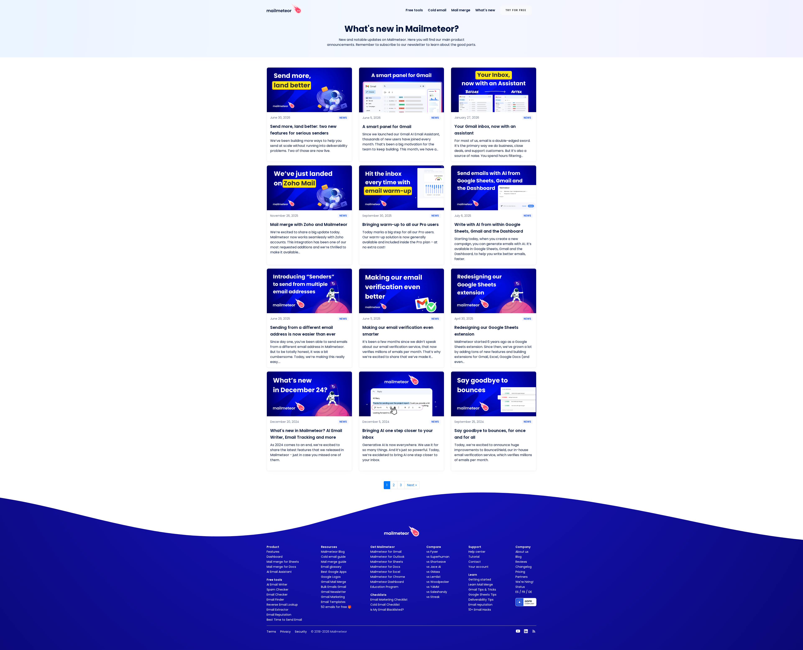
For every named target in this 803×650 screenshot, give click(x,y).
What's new (485, 10)
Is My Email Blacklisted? (387, 610)
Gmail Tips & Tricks (482, 589)
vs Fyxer (432, 552)
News (343, 117)
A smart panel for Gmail (386, 126)
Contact (474, 562)
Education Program (384, 587)
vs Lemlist (433, 577)
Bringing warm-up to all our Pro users (400, 224)
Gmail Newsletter (333, 592)
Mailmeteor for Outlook (387, 557)
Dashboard (275, 557)
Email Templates (333, 602)
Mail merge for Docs (281, 567)
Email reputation (480, 605)
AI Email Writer (277, 584)
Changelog (523, 567)
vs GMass (433, 572)
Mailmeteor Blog (333, 552)
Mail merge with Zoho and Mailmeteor (308, 224)
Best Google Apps (334, 572)
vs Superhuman (437, 557)
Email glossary (331, 567)
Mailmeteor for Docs (385, 567)
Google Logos (331, 577)
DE (530, 592)
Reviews (521, 562)
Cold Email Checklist (385, 605)
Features (273, 552)
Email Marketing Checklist (389, 599)
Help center (476, 552)
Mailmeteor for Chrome (387, 577)
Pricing (520, 572)
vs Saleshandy (436, 592)
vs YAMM (432, 587)
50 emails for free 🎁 (336, 607)
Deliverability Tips (481, 599)
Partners (521, 577)
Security (301, 631)
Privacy (285, 631)
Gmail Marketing (333, 597)
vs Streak (433, 597)
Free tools (414, 10)
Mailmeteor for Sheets (386, 562)
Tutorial (473, 557)
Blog (518, 557)
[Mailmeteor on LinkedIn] (526, 631)
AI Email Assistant (279, 572)
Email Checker (277, 594)
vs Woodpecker (437, 582)
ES (517, 592)
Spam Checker (277, 589)
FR (523, 592)
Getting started (479, 579)
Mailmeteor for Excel (385, 572)
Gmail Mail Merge (333, 582)
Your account (478, 567)
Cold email (437, 10)
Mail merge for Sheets (283, 562)
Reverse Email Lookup (282, 605)
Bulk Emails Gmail (333, 587)
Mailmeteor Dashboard (387, 582)
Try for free (515, 10)
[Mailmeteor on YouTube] (518, 631)
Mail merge (460, 10)
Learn (472, 575)
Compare (433, 547)
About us (521, 552)
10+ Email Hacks (479, 610)
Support (474, 547)
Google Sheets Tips (482, 594)
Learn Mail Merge (480, 584)
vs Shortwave (436, 562)
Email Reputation (279, 615)
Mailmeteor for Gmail (386, 552)
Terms (271, 631)
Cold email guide (333, 557)
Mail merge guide (333, 562)
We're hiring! (524, 582)
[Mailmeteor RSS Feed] (534, 631)
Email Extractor (277, 610)
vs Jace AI (433, 567)
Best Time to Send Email (284, 620)
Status (520, 587)
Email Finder (275, 599)
